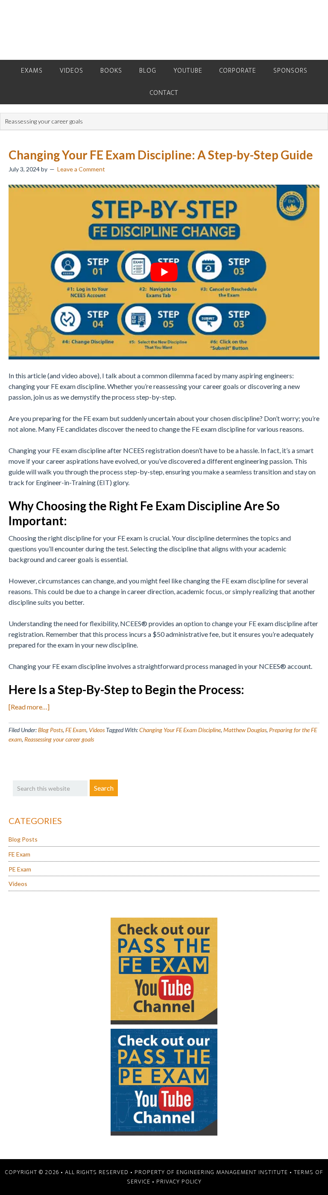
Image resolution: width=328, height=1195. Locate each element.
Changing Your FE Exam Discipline (180, 729)
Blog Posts (50, 729)
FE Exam (75, 729)
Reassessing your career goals (59, 739)
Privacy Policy (179, 1181)
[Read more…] (29, 707)
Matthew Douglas (244, 729)
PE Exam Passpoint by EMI (164, 30)
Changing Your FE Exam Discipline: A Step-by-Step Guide (161, 154)
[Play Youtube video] (164, 272)
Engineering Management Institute (232, 1172)
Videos (97, 729)
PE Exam (20, 869)
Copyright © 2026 (32, 1172)
